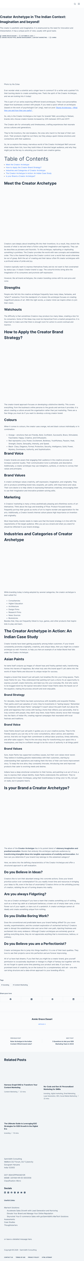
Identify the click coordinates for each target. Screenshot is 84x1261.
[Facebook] (10, 999)
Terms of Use (20, 1257)
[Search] (75, 4)
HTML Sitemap (47, 1257)
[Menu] (79, 4)
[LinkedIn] (73, 999)
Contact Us (8, 1257)
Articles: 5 (42, 1024)
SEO (57, 1096)
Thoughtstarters (11, 1225)
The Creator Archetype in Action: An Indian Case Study (29, 173)
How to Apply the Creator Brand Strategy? (23, 167)
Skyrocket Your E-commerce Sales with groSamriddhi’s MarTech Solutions (37, 1216)
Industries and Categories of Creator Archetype (25, 170)
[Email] (21, 1192)
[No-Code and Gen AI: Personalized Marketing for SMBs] (62, 1074)
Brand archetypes (9, 37)
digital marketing (57, 1093)
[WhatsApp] (18, 1192)
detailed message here (22, 1239)
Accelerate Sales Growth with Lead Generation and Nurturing (32, 1210)
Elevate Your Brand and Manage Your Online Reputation (30, 1213)
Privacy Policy (33, 1257)
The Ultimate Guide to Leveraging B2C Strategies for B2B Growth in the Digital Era (21, 1126)
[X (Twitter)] (31, 999)
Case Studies (9, 1222)
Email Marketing (69, 1093)
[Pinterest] (52, 999)
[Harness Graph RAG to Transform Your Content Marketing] (22, 1073)
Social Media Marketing (68, 1096)
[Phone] (24, 1192)
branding (5, 985)
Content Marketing (39, 37)
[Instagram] (15, 1192)
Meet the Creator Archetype (17, 164)
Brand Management (24, 37)
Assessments (9, 1219)
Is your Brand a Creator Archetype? (20, 176)
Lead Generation (49, 1096)
